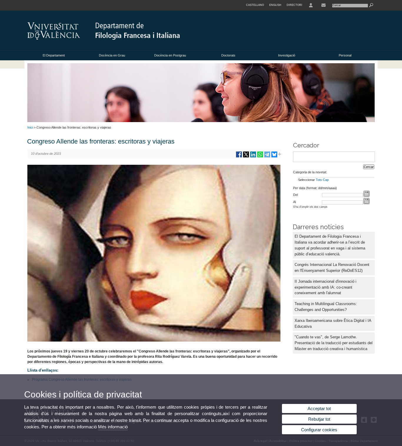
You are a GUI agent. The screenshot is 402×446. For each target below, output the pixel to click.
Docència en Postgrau (170, 55)
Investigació (286, 55)
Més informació (113, 426)
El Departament (54, 55)
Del (295, 195)
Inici (30, 127)
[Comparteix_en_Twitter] (246, 156)
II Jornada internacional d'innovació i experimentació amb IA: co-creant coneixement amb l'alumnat (325, 287)
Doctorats (228, 55)
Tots (319, 180)
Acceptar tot (319, 408)
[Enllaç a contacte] (323, 5)
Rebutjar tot (319, 419)
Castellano (255, 5)
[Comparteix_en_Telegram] (267, 156)
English (275, 5)
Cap (326, 180)
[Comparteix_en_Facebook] (238, 156)
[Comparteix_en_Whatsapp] (260, 156)
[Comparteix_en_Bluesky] (274, 156)
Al (294, 202)
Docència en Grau (112, 55)
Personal (345, 55)
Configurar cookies (319, 429)
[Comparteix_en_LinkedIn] (253, 156)
